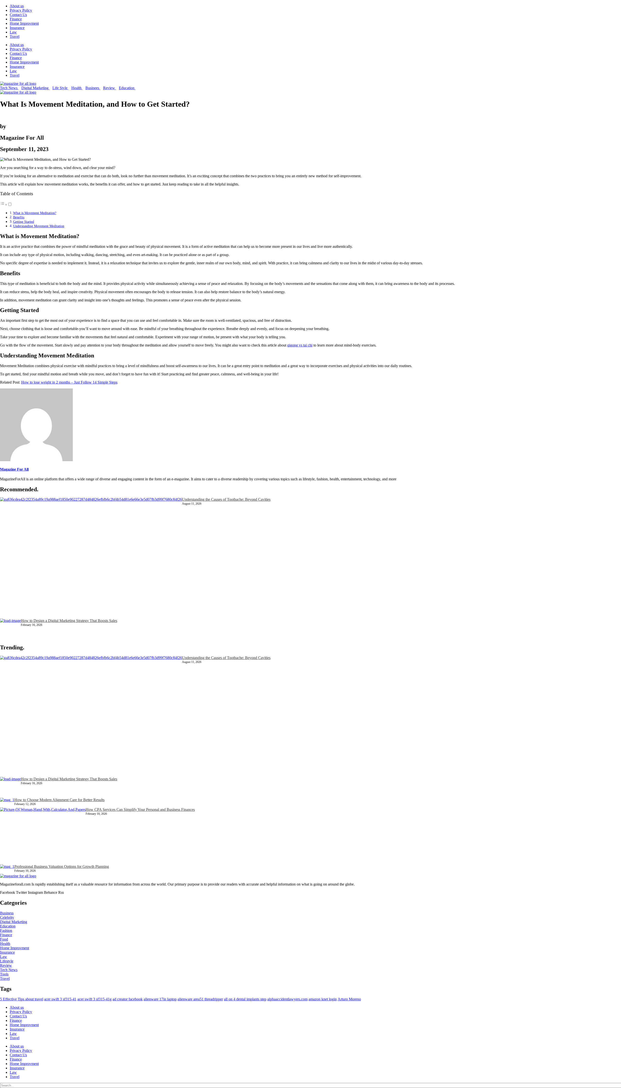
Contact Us (18, 15)
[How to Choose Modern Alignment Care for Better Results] (7, 802)
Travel (14, 36)
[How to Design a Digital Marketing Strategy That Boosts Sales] (10, 629)
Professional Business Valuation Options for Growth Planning (61, 866)
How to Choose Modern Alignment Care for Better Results (59, 800)
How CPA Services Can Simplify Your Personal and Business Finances (140, 809)
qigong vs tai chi (299, 345)
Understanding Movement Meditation (38, 226)
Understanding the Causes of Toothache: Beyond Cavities (226, 499)
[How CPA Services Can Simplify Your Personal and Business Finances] (43, 835)
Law (13, 32)
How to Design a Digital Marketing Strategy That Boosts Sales (69, 621)
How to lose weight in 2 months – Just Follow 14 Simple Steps (69, 382)
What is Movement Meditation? (34, 213)
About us (17, 6)
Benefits (18, 217)
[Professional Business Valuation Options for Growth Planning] (7, 869)
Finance (16, 19)
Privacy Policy (21, 10)
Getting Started (23, 222)
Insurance (17, 28)
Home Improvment (24, 23)
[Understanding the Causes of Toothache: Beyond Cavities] (91, 558)
